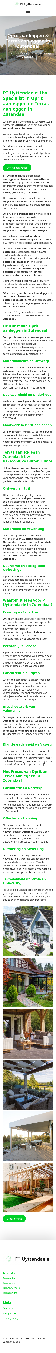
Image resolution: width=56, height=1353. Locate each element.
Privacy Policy (10, 1318)
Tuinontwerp (10, 1283)
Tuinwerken (9, 1278)
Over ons (8, 1308)
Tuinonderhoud (12, 1288)
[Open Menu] (28, 11)
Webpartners (10, 1313)
